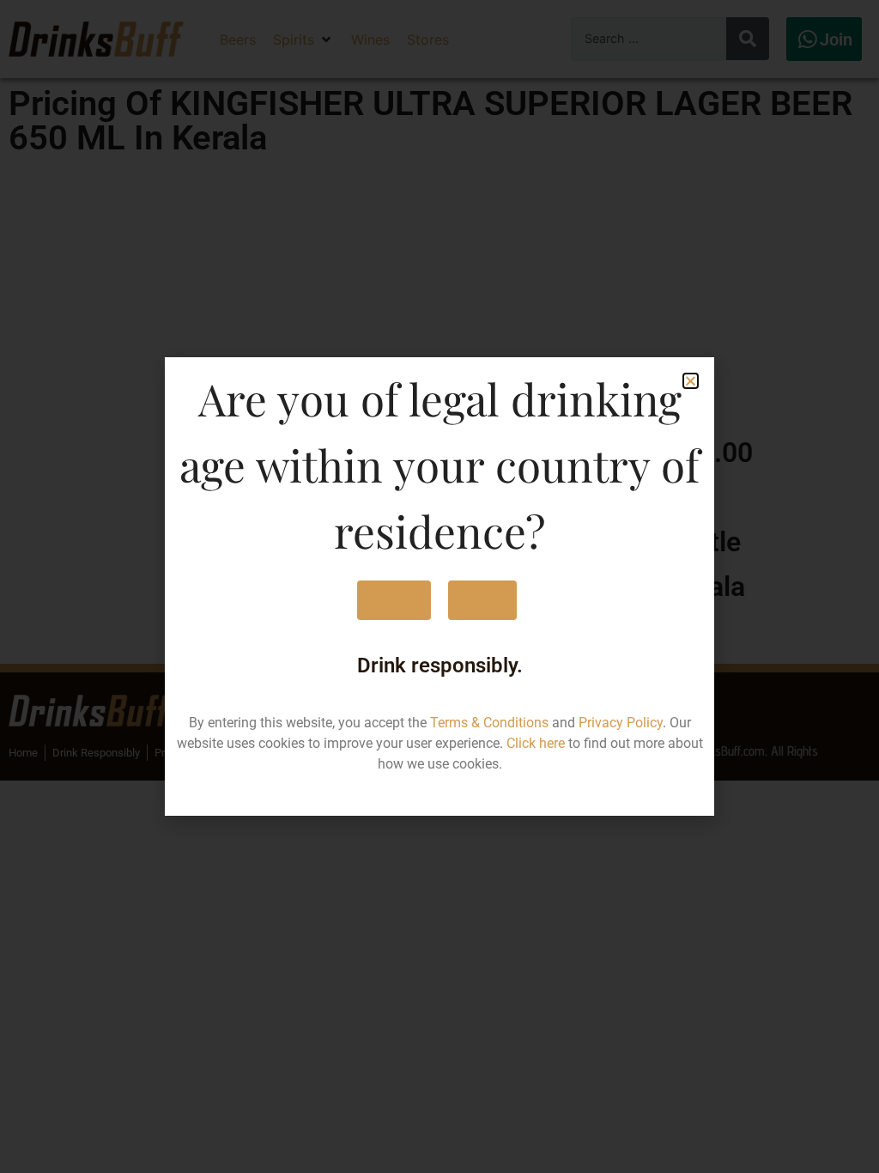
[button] (690, 380)
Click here (535, 743)
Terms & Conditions (489, 722)
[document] (439, 586)
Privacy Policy (621, 722)
